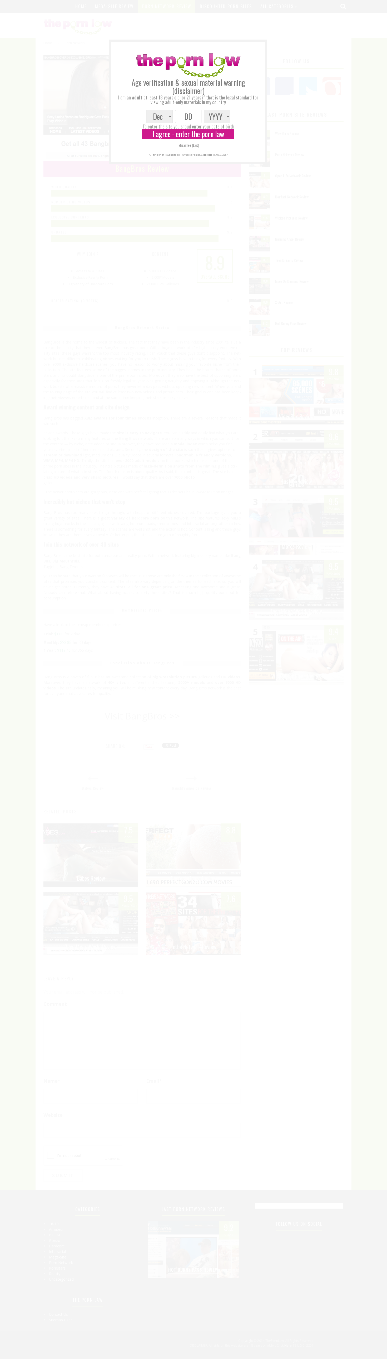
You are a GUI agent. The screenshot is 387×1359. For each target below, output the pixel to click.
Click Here (206, 154)
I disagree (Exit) (188, 145)
